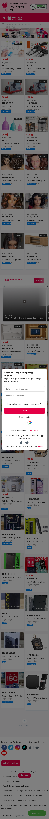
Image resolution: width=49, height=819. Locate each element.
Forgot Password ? (32, 404)
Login (24, 411)
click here (33, 431)
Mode (40, 446)
